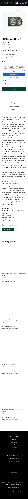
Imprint (18, 487)
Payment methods (14, 461)
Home (3, 10)
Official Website (14, 436)
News (14, 439)
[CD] (14, 349)
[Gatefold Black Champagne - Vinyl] (14, 257)
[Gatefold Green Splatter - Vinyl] (14, 393)
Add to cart (14, 89)
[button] (26, 3)
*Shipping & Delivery (14, 458)
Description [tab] (14, 103)
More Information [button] (14, 77)
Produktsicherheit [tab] (14, 106)
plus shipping (20, 484)
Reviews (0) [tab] (14, 109)
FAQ (14, 445)
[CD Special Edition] (14, 304)
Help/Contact (14, 442)
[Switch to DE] (12, 497)
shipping (12, 44)
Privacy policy (11, 487)
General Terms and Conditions (14, 455)
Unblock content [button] (14, 74)
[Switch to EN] (15, 497)
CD (8, 10)
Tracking (14, 448)
